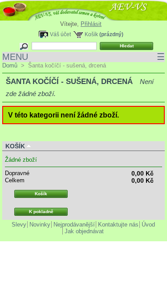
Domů (9, 65)
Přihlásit (91, 24)
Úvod (148, 224)
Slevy (19, 224)
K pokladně (41, 211)
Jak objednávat (84, 231)
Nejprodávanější (74, 224)
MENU (83, 57)
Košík (91, 34)
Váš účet (60, 34)
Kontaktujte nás (118, 224)
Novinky (39, 224)
